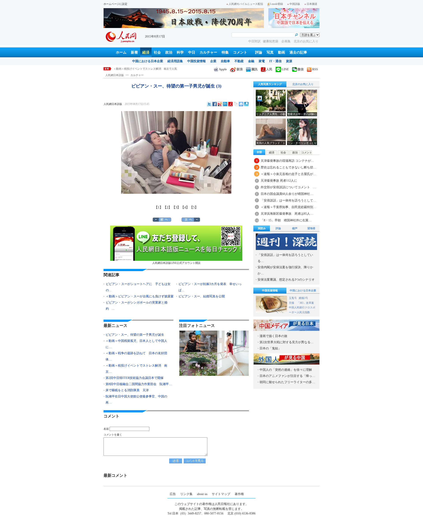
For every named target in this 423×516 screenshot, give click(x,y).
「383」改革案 (305, 302)
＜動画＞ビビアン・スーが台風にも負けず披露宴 (140, 296)
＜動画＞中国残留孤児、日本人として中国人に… (136, 344)
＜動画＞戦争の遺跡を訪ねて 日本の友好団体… (136, 356)
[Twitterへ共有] (209, 104)
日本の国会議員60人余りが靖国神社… (287, 194)
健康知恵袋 (271, 41)
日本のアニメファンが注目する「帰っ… (287, 376)
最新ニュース (115, 325)
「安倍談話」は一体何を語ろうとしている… (285, 258)
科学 (180, 52)
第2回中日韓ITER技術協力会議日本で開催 (134, 378)
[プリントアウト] (241, 104)
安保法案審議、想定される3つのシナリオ (286, 279)
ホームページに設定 (115, 4)
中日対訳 (254, 41)
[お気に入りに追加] (246, 104)
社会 (157, 52)
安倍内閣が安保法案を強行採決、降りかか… (285, 270)
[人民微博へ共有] (230, 104)
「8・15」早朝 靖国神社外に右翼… (286, 220)
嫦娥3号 (303, 298)
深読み (262, 228)
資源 (289, 61)
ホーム (121, 52)
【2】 (167, 207)
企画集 (286, 41)
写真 (270, 52)
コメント (240, 52)
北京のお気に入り (306, 41)
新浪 (240, 69)
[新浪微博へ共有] (220, 104)
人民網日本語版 (114, 75)
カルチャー (208, 52)
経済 (145, 52)
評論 (258, 52)
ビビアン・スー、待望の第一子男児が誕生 (135, 334)
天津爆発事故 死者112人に (279, 180)
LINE (285, 69)
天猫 (292, 302)
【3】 (176, 207)
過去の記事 (298, 52)
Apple (223, 69)
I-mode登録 (276, 4)
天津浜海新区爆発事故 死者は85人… (287, 213)
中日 (191, 52)
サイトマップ (221, 494)
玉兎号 (293, 298)
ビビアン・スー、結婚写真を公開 (201, 296)
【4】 (185, 207)
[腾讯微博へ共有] (225, 104)
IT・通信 (275, 61)
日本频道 (312, 4)
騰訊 (254, 69)
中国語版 (294, 4)
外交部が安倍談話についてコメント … (288, 187)
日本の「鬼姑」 (270, 348)
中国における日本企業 (147, 61)
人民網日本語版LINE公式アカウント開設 (176, 263)
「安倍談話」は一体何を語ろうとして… (288, 200)
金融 (251, 61)
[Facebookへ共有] (214, 104)
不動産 (239, 61)
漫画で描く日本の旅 (273, 336)
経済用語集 (175, 61)
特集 (225, 52)
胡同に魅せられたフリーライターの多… (287, 382)
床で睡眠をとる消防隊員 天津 (127, 390)
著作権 (239, 494)
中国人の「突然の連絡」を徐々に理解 (286, 369)
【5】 (193, 207)
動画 (281, 52)
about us (202, 494)
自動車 (225, 61)
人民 (269, 69)
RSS (315, 69)
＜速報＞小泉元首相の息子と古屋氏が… (288, 174)
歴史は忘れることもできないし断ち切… (288, 167)
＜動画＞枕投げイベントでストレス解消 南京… (136, 368)
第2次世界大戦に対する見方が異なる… (287, 342)
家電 (262, 61)
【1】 (158, 207)
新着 (134, 52)
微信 (300, 69)
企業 (213, 61)
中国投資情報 (196, 61)
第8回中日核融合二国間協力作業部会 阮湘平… (139, 384)
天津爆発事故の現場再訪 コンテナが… (287, 160)
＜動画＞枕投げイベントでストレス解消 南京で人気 (145, 68)
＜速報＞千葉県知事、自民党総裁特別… (288, 207)
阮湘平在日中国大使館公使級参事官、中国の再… (136, 399)
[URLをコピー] (236, 104)
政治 (168, 52)
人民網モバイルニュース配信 (246, 4)
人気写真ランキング (270, 84)
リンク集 (186, 494)
